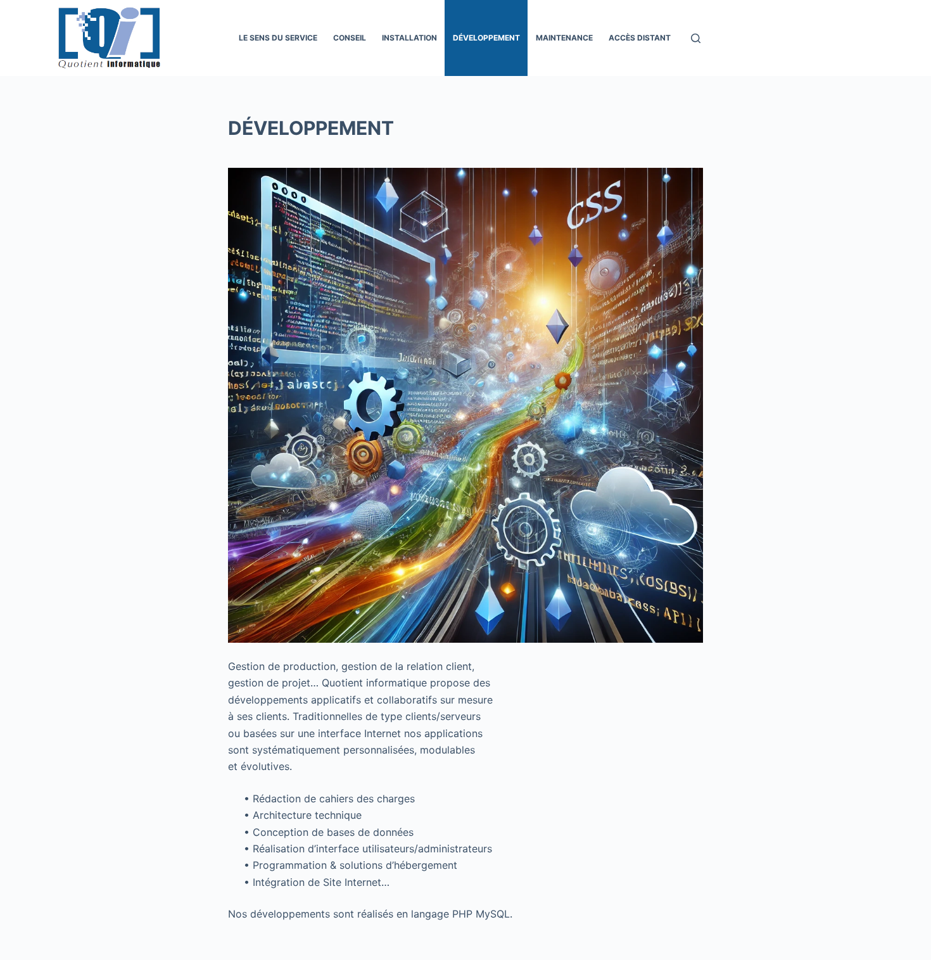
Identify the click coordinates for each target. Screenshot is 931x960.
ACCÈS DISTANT (640, 37)
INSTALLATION (409, 37)
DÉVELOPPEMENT (486, 37)
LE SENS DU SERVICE (278, 37)
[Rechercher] (695, 38)
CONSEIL (349, 37)
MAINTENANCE (564, 37)
